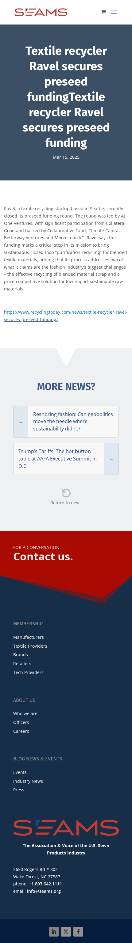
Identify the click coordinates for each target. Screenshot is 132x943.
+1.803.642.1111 (45, 884)
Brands (20, 654)
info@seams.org (44, 891)
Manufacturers (28, 637)
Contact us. (43, 556)
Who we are (25, 713)
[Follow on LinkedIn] (54, 932)
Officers (21, 722)
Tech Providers (28, 672)
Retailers (22, 663)
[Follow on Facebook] (78, 932)
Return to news (66, 503)
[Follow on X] (66, 932)
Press (18, 790)
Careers (21, 731)
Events (20, 772)
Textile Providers (30, 646)
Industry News (28, 781)
